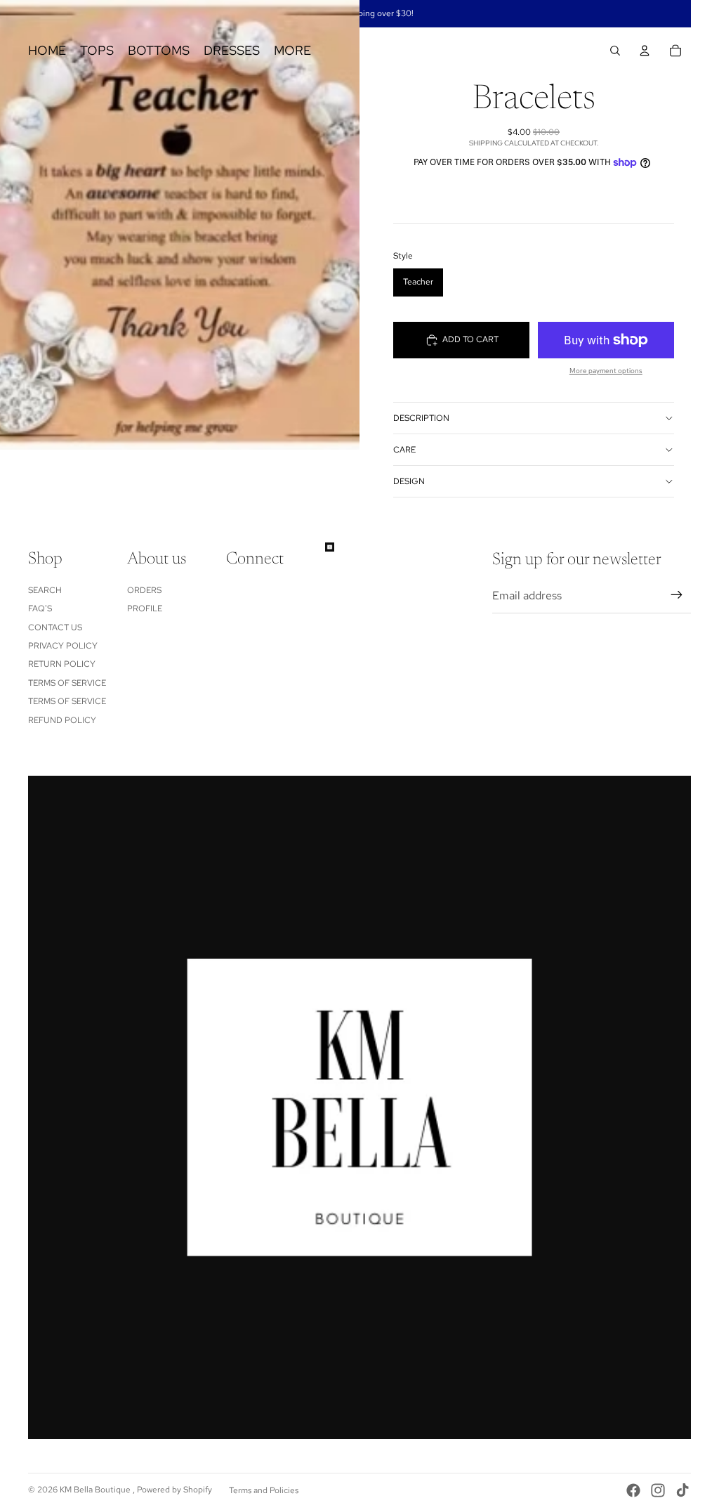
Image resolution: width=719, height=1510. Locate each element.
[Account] (644, 50)
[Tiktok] (682, 1490)
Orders (144, 590)
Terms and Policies (263, 1490)
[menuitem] (292, 51)
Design (409, 481)
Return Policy (61, 664)
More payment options (605, 370)
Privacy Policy (63, 645)
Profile (144, 608)
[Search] (615, 50)
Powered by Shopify (174, 1489)
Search (45, 590)
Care (404, 449)
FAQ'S (40, 608)
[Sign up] (677, 595)
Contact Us (55, 627)
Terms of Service (67, 683)
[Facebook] (633, 1490)
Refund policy (62, 720)
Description (421, 418)
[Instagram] (657, 1490)
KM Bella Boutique (96, 1489)
